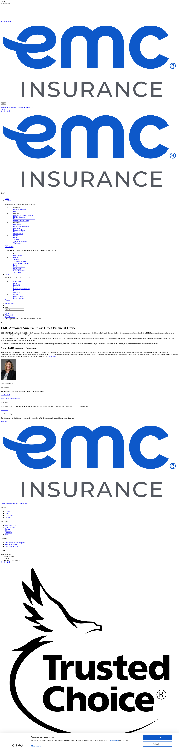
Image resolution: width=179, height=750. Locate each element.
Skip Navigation (6, 21)
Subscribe (4, 421)
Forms (15, 265)
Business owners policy (21, 221)
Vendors (16, 259)
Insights (15, 257)
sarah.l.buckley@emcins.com (10, 398)
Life (6, 245)
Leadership (17, 285)
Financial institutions (20, 232)
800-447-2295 (5, 111)
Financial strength (19, 296)
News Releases (10, 317)
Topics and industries (20, 261)
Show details (36, 746)
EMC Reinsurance (11, 544)
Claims (15, 294)
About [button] (7, 274)
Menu (3, 103)
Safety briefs (17, 269)
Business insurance (19, 209)
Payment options (18, 298)
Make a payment (6, 107)
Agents (7, 300)
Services (16, 239)
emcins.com (52, 356)
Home (7, 199)
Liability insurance (19, 217)
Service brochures (19, 267)
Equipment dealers (19, 230)
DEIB (15, 291)
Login (3, 109)
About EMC (17, 281)
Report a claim (16, 107)
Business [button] (8, 201)
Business (8, 511)
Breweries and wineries (21, 226)
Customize (156, 744)
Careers (23, 107)
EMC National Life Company (15, 543)
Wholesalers (17, 243)
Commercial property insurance (23, 215)
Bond (15, 211)
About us (8, 531)
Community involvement (21, 289)
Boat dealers (17, 224)
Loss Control (17, 256)
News (15, 287)
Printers (15, 235)
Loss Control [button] (9, 247)
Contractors (17, 228)
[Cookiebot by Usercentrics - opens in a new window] (17, 746)
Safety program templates (21, 263)
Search (3, 193)
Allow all (157, 738)
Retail (15, 237)
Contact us (29, 107)
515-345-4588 (5, 395)
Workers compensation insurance (24, 219)
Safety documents (19, 270)
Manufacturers (18, 234)
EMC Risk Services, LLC (13, 546)
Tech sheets (17, 272)
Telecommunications (20, 241)
